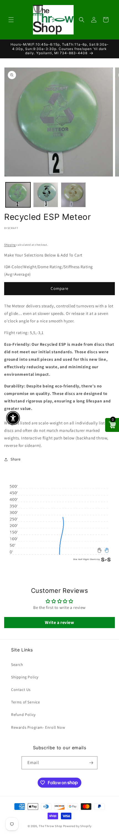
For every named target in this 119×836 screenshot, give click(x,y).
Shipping (10, 245)
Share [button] (16, 459)
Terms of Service (25, 702)
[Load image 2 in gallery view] (45, 194)
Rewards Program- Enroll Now (38, 727)
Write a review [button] (59, 622)
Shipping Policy (24, 677)
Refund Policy (23, 714)
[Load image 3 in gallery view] (73, 194)
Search (17, 664)
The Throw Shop (50, 826)
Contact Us (21, 689)
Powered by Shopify (77, 826)
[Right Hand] (106, 550)
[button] (11, 20)
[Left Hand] (99, 550)
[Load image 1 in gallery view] (18, 194)
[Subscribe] (91, 762)
